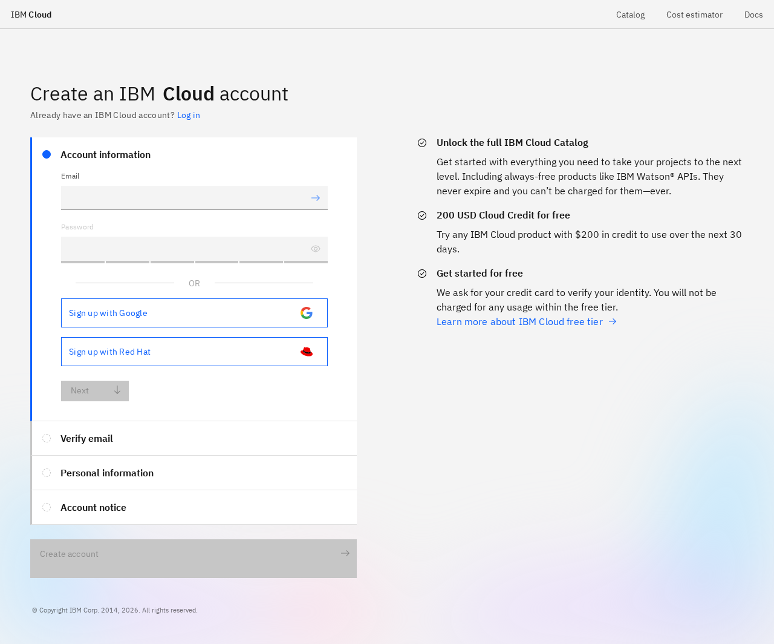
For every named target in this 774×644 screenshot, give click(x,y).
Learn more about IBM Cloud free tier (520, 321)
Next (80, 390)
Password (77, 226)
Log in (188, 115)
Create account (69, 553)
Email (70, 175)
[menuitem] (630, 14)
